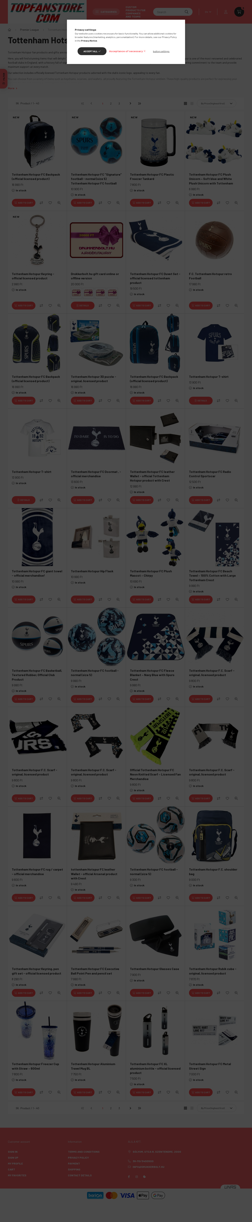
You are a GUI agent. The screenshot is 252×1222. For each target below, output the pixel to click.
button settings (161, 51)
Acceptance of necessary (126, 51)
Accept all (90, 51)
